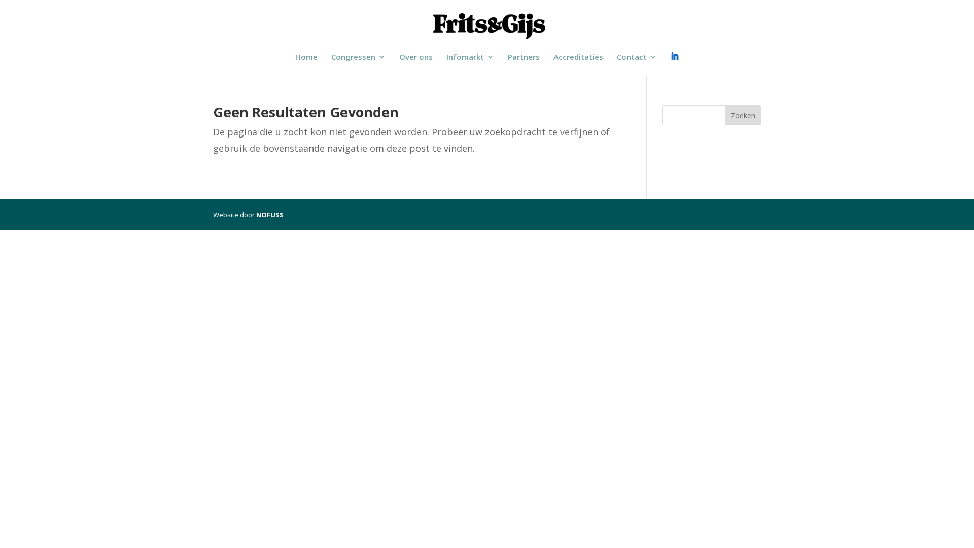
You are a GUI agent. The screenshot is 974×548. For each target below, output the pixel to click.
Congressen (353, 57)
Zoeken (742, 115)
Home (306, 57)
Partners (524, 57)
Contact (632, 57)
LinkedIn (675, 58)
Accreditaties (578, 57)
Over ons (416, 57)
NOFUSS (270, 214)
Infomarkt (465, 57)
